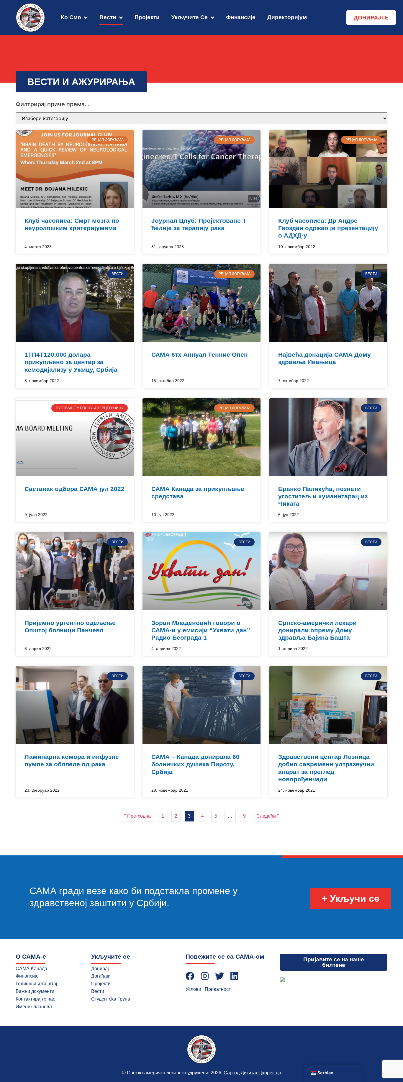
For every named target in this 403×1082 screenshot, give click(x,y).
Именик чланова (34, 1006)
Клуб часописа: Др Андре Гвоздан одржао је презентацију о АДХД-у (328, 228)
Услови (193, 989)
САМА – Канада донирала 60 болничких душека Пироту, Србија (195, 764)
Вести (107, 17)
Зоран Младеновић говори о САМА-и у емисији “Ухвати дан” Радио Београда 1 (200, 630)
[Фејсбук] (190, 976)
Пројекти (147, 17)
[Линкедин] (234, 976)
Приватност (218, 989)
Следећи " (267, 816)
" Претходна (137, 816)
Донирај (100, 968)
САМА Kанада (31, 968)
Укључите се (189, 17)
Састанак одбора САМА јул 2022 (74, 488)
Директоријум (287, 17)
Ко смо (71, 17)
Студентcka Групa (110, 998)
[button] (81, 81)
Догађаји (101, 975)
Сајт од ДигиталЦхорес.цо (252, 1072)
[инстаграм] (204, 976)
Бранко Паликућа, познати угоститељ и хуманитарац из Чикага (323, 496)
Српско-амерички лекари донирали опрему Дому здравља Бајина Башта (317, 630)
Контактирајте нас (35, 998)
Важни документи (35, 991)
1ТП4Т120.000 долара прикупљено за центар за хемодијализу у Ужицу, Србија (70, 362)
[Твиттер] (219, 976)
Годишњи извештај (36, 983)
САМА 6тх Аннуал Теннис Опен (199, 354)
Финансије (240, 17)
